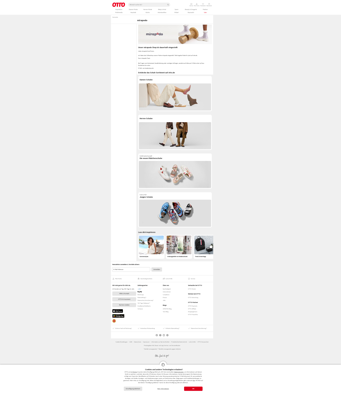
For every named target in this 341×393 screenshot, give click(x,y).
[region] (170, 379)
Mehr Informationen (163, 388)
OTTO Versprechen (203, 342)
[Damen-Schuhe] (175, 93)
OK (193, 389)
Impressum (146, 342)
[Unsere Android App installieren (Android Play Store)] (118, 316)
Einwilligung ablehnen (133, 389)
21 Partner (134, 372)
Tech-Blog (165, 311)
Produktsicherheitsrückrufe (179, 342)
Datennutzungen (179, 372)
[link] (114, 321)
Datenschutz (137, 342)
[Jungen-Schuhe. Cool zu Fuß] (175, 209)
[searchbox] (147, 5)
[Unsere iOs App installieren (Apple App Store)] (117, 311)
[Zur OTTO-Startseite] (118, 5)
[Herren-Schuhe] (175, 132)
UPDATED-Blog (167, 309)
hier (194, 380)
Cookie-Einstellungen (122, 342)
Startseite (115, 17)
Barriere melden (124, 305)
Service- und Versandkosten (172, 345)
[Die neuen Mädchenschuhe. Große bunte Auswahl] (175, 171)
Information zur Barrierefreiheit (160, 342)
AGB (130, 342)
